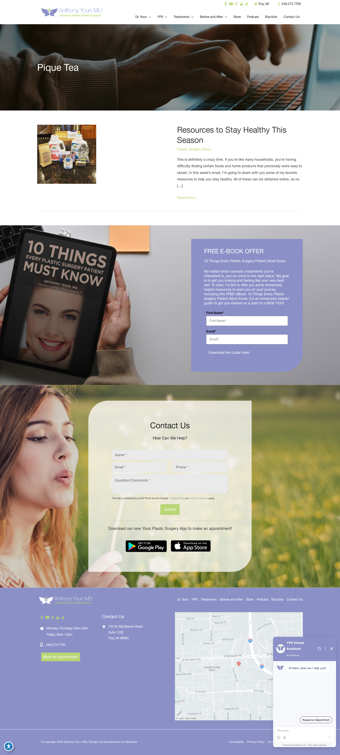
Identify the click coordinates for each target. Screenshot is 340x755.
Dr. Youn (182, 599)
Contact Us (295, 599)
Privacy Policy (177, 498)
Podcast (262, 599)
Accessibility (236, 741)
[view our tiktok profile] (246, 3)
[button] (149, 17)
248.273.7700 (291, 4)
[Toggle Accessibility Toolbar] (8, 746)
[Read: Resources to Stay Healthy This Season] (66, 154)
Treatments (209, 599)
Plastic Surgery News (194, 149)
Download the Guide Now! (229, 353)
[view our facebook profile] (225, 3)
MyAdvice (131, 741)
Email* (211, 331)
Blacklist (277, 599)
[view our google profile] (241, 3)
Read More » (187, 198)
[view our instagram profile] (236, 3)
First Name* (215, 313)
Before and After (231, 599)
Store (249, 599)
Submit (170, 509)
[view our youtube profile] (231, 3)
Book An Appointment (60, 657)
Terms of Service (198, 498)
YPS (195, 599)
